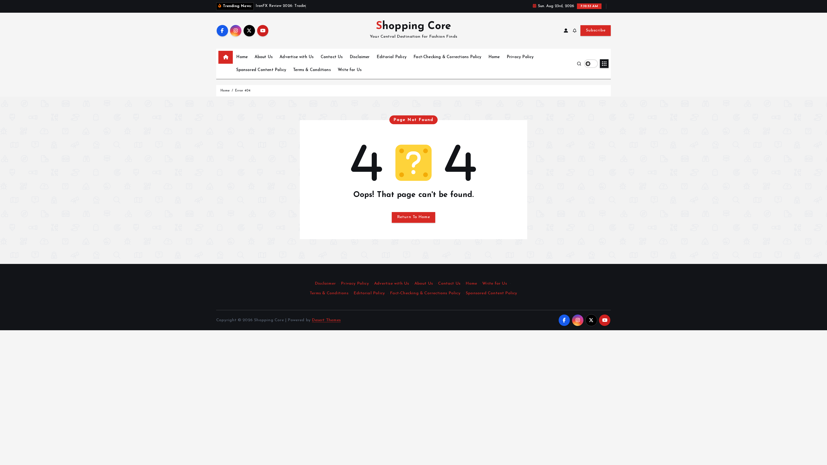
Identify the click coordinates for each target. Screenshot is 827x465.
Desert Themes (326, 320)
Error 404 (242, 90)
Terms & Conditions (312, 70)
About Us (264, 57)
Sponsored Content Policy (261, 70)
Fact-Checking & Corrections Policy (448, 57)
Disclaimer (360, 57)
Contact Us (332, 57)
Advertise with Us (297, 57)
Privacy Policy (520, 57)
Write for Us (350, 70)
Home (242, 57)
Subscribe (595, 30)
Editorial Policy (392, 57)
